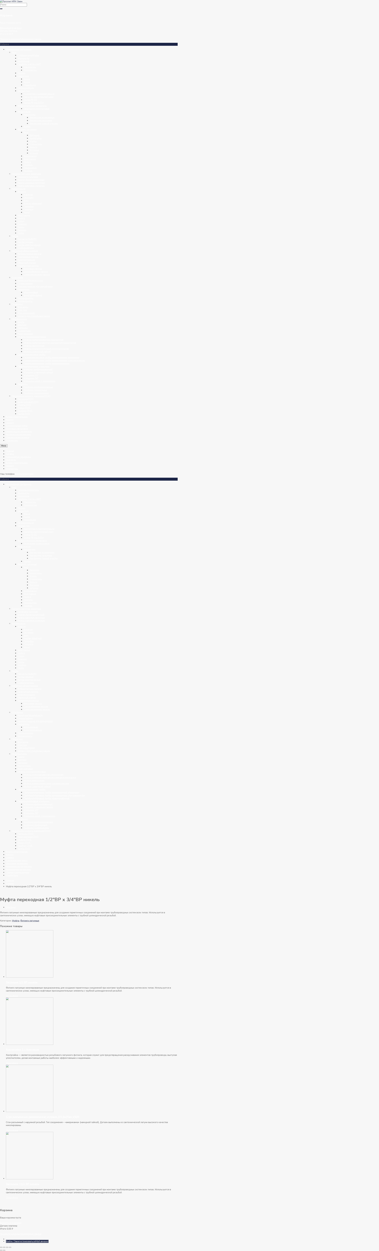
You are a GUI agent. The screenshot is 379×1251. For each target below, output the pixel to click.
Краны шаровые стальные (31, 185)
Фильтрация (24, 111)
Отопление (17, 277)
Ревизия (22, 224)
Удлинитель (36, 144)
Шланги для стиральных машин (34, 316)
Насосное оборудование (25, 250)
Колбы (27, 126)
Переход (28, 209)
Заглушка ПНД (25, 399)
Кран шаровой (25, 333)
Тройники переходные (35, 390)
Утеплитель (12, 440)
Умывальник (30, 85)
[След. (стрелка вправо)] (4, 1250)
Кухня (27, 82)
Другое (22, 191)
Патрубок (29, 206)
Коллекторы (24, 330)
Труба (21, 233)
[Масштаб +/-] (1, 1247)
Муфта (27, 162)
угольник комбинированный (38, 369)
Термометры (30, 70)
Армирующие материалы (19, 431)
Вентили (22, 324)
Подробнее (12, 995)
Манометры (30, 67)
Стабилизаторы (26, 247)
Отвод (21, 221)
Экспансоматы (25, 301)
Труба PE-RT (30, 99)
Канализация (18, 188)
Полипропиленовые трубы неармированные (47, 363)
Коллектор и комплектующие (39, 93)
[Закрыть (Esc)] (10, 1247)
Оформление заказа (30, 39)
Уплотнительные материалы (32, 105)
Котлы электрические (29, 245)
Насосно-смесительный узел (38, 96)
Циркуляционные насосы (37, 274)
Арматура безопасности (30, 280)
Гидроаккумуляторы (28, 55)
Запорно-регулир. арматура (26, 173)
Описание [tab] (11, 907)
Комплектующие (26, 259)
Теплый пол (24, 90)
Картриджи (30, 114)
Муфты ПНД (24, 404)
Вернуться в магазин (11, 28)
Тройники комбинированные (38, 387)
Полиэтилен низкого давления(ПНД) (31, 396)
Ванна (27, 79)
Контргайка (36, 138)
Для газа (22, 310)
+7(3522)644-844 (24, 473)
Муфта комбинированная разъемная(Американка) (50, 342)
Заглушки (23, 327)
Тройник (28, 170)
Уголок (33, 141)
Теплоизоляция (26, 88)
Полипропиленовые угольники (33, 366)
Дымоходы (23, 58)
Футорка (34, 150)
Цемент (10, 422)
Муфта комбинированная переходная (43, 339)
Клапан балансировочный (31, 179)
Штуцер (34, 153)
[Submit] (1, 8)
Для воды (23, 307)
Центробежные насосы (36, 271)
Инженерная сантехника (18, 49)
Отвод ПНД (24, 407)
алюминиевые (31, 292)
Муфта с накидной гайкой (37, 351)
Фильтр (33, 147)
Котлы (15, 236)
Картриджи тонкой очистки (44, 123)
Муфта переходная (34, 345)
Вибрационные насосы (29, 253)
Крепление (23, 61)
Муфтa (21, 218)
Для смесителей (26, 313)
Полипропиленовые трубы (31, 354)
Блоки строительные (17, 416)
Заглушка (34, 135)
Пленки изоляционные (17, 437)
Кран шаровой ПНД (28, 402)
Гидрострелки (25, 283)
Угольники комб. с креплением (39, 381)
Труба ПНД (24, 413)
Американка (30, 156)
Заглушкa (28, 197)
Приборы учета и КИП (29, 64)
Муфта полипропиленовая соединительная (46, 348)
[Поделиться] (7, 1247)
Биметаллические (33, 295)
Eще (14, 52)
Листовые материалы (17, 428)
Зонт (26, 200)
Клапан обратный (33, 203)
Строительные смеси (17, 425)
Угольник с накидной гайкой (38, 372)
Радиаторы (23, 289)
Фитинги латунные (27, 129)
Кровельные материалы (18, 434)
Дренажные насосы (28, 256)
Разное (21, 73)
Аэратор (28, 194)
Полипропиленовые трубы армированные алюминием (51, 357)
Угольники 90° (31, 378)
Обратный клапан (27, 262)
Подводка (17, 304)
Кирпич (9, 419)
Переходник (30, 167)
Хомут (27, 212)
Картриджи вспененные (42, 117)
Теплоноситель (25, 298)
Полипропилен (19, 319)
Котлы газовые (25, 242)
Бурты (21, 322)
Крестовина (30, 159)
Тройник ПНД (25, 410)
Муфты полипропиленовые (32, 336)
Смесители (23, 76)
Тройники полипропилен (36, 393)
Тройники (23, 384)
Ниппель (28, 165)
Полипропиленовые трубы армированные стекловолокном (54, 360)
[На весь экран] (4, 1247)
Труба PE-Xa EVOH (34, 102)
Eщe (26, 132)
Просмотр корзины (10, 39)
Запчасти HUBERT (27, 239)
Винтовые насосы (33, 268)
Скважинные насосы (28, 265)
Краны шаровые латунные (31, 182)
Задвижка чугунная (28, 176)
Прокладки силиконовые (37, 108)
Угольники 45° (31, 375)
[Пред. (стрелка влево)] (1, 1250)
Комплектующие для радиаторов (35, 286)
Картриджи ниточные (41, 120)
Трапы (21, 227)
